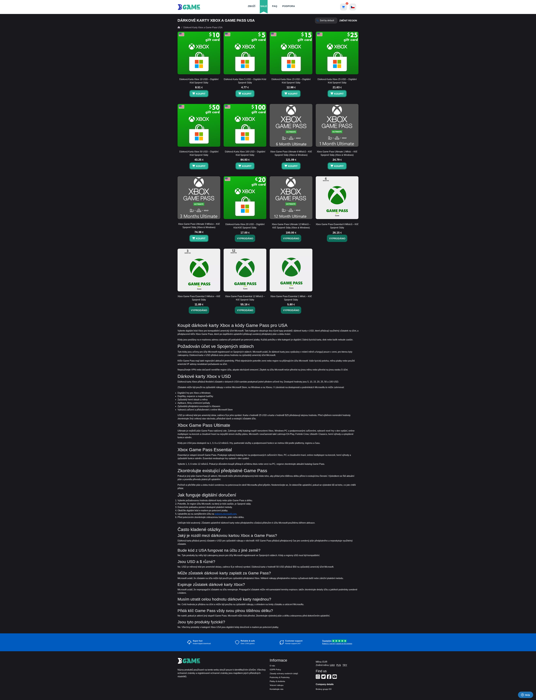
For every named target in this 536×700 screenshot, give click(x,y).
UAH (332, 665)
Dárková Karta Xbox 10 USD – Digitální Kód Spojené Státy (198, 81)
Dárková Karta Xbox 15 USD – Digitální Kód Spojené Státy (291, 81)
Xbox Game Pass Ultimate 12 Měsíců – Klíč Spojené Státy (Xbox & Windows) (291, 226)
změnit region (348, 20)
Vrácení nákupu (276, 685)
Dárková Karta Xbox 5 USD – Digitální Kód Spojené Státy (245, 81)
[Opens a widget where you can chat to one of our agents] (525, 695)
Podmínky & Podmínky (280, 677)
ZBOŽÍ (251, 6)
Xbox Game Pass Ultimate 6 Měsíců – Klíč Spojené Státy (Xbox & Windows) (291, 153)
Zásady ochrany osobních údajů (284, 673)
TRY (345, 665)
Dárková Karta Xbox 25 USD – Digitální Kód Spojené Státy (337, 81)
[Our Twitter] (323, 678)
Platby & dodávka (277, 681)
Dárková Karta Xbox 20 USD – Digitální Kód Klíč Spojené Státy (245, 226)
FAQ (274, 6)
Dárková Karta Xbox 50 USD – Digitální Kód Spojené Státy (198, 153)
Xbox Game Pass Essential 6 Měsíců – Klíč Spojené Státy (337, 226)
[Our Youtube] (335, 678)
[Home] (179, 27)
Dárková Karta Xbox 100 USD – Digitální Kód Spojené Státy (245, 153)
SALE (263, 6)
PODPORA (288, 6)
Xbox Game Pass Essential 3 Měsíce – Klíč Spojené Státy (199, 298)
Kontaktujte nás (276, 689)
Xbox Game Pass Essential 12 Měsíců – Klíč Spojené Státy (245, 298)
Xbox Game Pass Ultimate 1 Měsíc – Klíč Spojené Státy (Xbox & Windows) (337, 153)
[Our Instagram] (318, 678)
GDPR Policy (275, 669)
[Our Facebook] (329, 678)
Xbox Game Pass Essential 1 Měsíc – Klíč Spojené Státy (291, 298)
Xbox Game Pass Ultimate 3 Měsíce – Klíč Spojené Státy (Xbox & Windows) (199, 226)
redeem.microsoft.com (225, 514)
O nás (272, 666)
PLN (338, 665)
